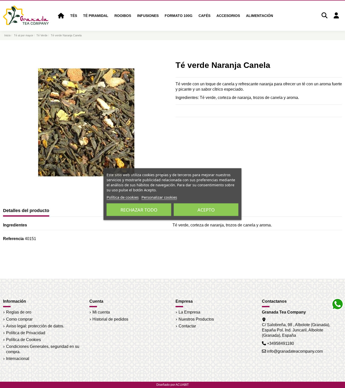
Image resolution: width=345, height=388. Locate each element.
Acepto (206, 209)
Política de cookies (123, 196)
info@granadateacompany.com (295, 351)
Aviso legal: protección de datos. (35, 326)
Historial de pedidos (110, 319)
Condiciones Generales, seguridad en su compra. (42, 349)
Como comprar (19, 319)
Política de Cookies (23, 340)
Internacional (17, 358)
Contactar (187, 326)
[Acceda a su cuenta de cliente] (336, 15)
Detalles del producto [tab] (26, 210)
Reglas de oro (18, 312)
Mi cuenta (101, 312)
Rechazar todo (138, 209)
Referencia (13, 239)
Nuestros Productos (196, 319)
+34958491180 (280, 343)
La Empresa (189, 312)
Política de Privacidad (25, 333)
